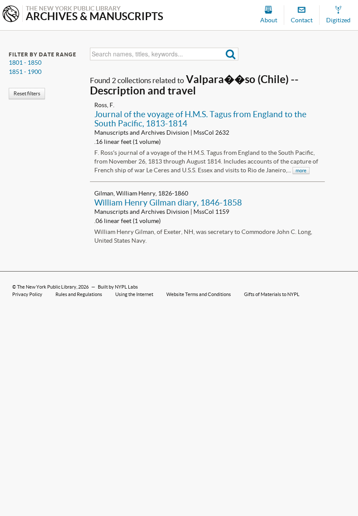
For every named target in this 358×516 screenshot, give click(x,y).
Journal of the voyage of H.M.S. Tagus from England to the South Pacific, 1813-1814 (200, 118)
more (301, 170)
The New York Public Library (46, 286)
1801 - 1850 (25, 62)
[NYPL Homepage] (11, 14)
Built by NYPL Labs (118, 286)
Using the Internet (134, 294)
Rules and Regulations (78, 294)
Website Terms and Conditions (198, 294)
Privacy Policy (27, 294)
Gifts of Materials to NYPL (271, 294)
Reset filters (27, 93)
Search (230, 54)
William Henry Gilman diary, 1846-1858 (168, 202)
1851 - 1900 (25, 71)
